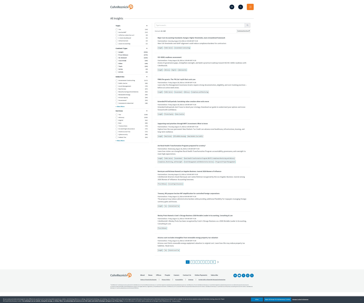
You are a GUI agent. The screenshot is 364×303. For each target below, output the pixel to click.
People (167, 275)
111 (213, 262)
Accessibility (179, 279)
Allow (256, 299)
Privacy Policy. (176, 301)
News (150, 275)
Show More (121, 106)
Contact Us (187, 275)
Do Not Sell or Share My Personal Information (212, 279)
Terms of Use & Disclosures (148, 279)
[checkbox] (117, 29)
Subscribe (214, 275)
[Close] (361, 299)
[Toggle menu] (250, 7)
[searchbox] (200, 25)
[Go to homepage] (120, 275)
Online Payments (201, 275)
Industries (120, 77)
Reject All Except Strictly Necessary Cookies (277, 299)
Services (119, 111)
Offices (158, 275)
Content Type (121, 48)
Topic (118, 26)
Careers (176, 275)
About (142, 275)
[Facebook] (243, 275)
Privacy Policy (166, 279)
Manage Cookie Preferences (300, 299)
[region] (182, 299)
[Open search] (240, 7)
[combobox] (243, 31)
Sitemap (190, 279)
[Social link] (235, 275)
